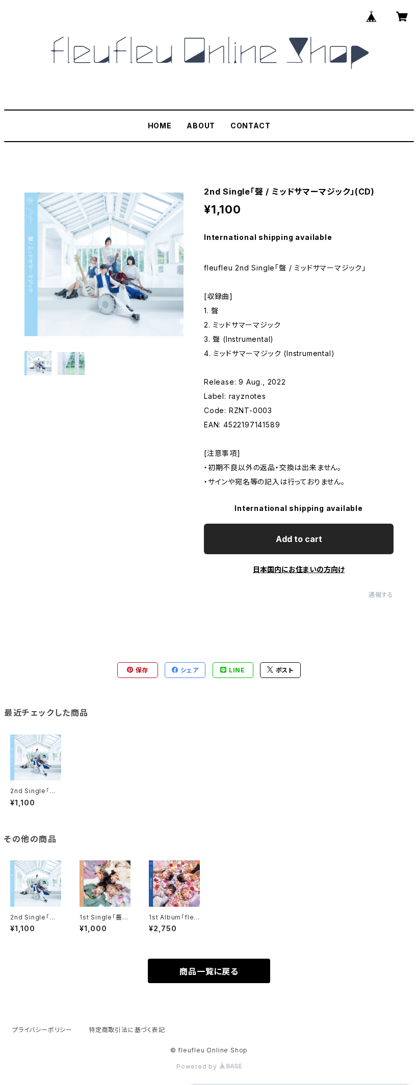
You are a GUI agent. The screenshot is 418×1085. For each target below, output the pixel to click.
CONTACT (250, 125)
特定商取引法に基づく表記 (127, 1030)
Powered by (197, 1066)
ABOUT (201, 125)
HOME (160, 125)
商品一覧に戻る (209, 971)
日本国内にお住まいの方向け (299, 569)
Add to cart (299, 539)
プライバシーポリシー (42, 1030)
